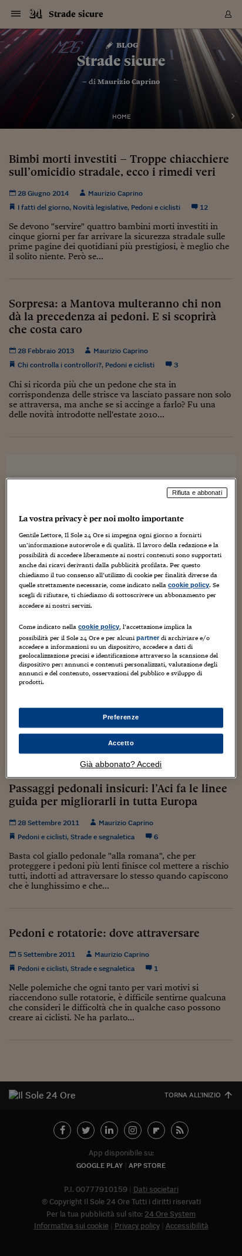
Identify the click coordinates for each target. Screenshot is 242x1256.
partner (147, 637)
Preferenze (121, 717)
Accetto (121, 742)
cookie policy (188, 585)
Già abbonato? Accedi (121, 764)
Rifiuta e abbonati (197, 492)
